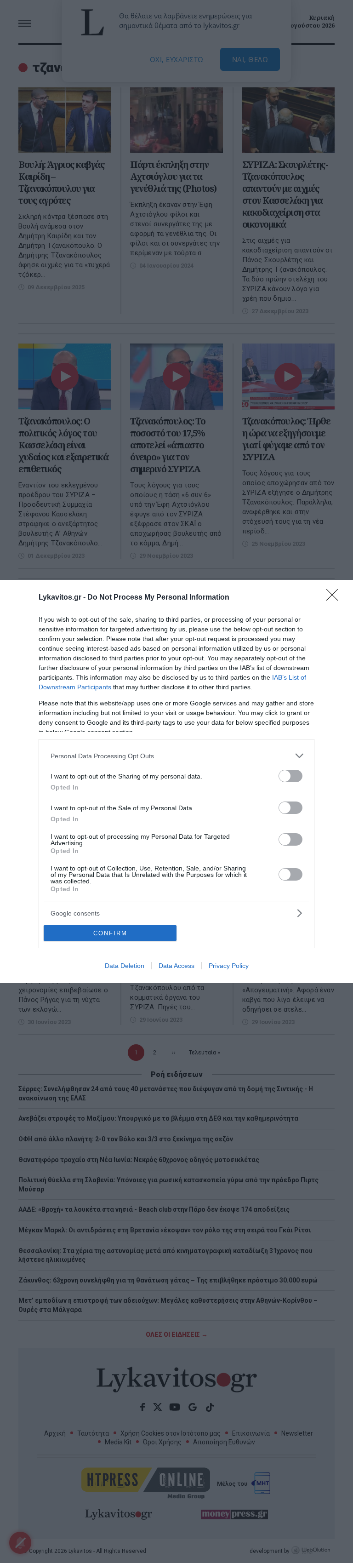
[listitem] (176, 756)
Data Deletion (124, 965)
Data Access (176, 965)
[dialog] (176, 781)
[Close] (335, 598)
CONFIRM (110, 933)
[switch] (290, 776)
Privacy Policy (229, 965)
